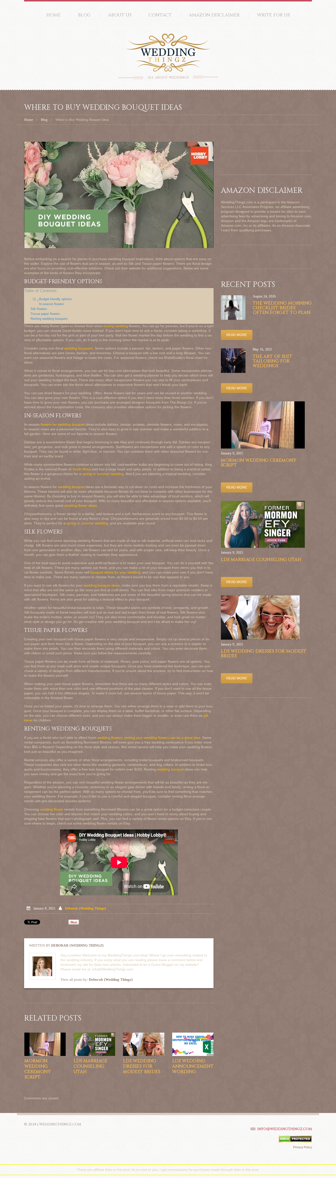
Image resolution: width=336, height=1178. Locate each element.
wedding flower (51, 809)
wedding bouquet (71, 487)
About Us (119, 15)
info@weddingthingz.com (284, 1129)
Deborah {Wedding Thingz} (85, 908)
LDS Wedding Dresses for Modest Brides (141, 1066)
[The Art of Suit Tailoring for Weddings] (233, 360)
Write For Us (273, 15)
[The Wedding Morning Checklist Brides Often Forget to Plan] (233, 307)
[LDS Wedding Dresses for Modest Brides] (143, 1044)
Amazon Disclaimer (214, 15)
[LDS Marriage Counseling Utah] (94, 1044)
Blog (84, 15)
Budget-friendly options (55, 299)
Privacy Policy (302, 1147)
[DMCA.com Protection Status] (295, 1139)
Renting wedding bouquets (49, 319)
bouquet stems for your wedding (115, 572)
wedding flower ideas (80, 505)
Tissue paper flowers (45, 314)
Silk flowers (39, 309)
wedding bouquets (78, 348)
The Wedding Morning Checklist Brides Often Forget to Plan (282, 308)
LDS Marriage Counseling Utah (90, 1066)
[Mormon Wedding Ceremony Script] (45, 1044)
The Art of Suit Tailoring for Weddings (272, 361)
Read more (236, 335)
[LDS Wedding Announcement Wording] (193, 1044)
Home (53, 15)
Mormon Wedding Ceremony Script (37, 1069)
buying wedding (116, 326)
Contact (160, 15)
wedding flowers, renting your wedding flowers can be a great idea (148, 738)
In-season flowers (51, 304)
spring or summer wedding (103, 474)
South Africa (81, 469)
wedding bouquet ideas (102, 585)
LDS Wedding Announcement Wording (193, 1066)
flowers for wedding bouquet (63, 424)
